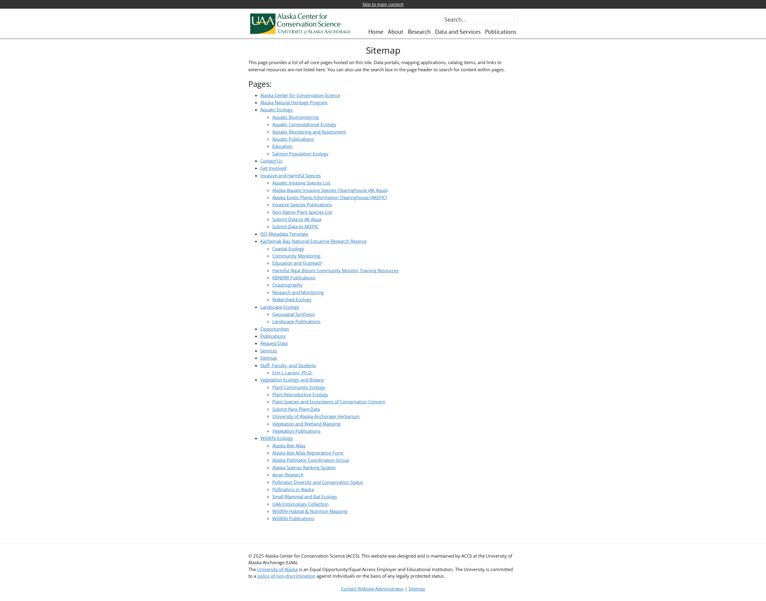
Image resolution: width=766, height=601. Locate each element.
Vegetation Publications (296, 431)
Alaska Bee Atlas (289, 446)
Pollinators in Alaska (293, 489)
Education (282, 146)
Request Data (274, 343)
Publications (272, 336)
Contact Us (271, 161)
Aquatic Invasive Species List (301, 183)
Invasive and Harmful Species (290, 175)
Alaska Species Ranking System (304, 467)
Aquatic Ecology (276, 110)
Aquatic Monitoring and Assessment (309, 132)
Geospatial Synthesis (293, 314)
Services (268, 351)
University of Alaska (277, 569)
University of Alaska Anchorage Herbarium (316, 416)
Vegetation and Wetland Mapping (306, 424)
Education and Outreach (297, 263)
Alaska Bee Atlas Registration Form (308, 453)
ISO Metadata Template (284, 234)
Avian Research (287, 475)
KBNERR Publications (293, 278)
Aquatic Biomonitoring (295, 117)
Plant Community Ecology (298, 387)
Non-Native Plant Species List (302, 212)
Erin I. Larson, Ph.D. (292, 373)
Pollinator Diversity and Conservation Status (317, 482)
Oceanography (287, 285)
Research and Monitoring (298, 292)
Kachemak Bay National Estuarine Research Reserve (313, 241)
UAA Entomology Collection (300, 504)
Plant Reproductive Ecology (300, 394)
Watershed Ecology (291, 299)
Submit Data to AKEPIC (295, 226)
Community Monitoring (296, 256)
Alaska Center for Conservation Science (300, 95)
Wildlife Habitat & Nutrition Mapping (309, 511)
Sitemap (268, 358)
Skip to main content (383, 4)
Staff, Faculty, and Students (288, 365)
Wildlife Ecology (276, 438)
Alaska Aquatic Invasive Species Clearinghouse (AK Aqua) (329, 190)
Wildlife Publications (293, 518)
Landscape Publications (296, 321)
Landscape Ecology (279, 307)
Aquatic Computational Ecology (304, 124)
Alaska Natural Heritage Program (294, 102)
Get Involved (273, 168)
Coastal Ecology (288, 249)
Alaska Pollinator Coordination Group (310, 460)
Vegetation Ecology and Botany (292, 380)
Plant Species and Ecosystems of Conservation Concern (328, 402)
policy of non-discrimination (286, 576)
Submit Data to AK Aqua (296, 219)
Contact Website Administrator (372, 589)
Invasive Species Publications (302, 205)
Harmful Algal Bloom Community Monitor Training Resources (335, 270)
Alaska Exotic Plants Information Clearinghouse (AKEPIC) (329, 197)
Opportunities (274, 329)
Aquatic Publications (293, 139)
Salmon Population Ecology (300, 154)
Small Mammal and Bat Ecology (304, 496)
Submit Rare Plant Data (296, 409)
